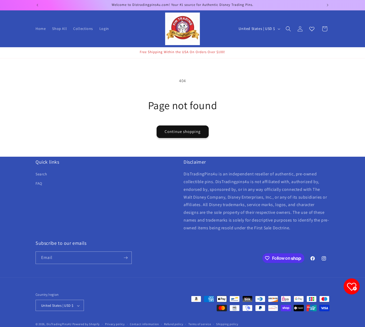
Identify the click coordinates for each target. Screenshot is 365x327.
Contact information (144, 324)
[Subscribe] (125, 257)
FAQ (39, 183)
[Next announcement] (327, 5)
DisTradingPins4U (59, 324)
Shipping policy (227, 324)
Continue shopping (183, 131)
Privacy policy (115, 324)
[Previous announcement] (37, 5)
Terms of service (199, 324)
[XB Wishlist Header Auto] (312, 29)
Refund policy (173, 324)
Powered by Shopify (86, 324)
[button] (288, 29)
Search (41, 174)
